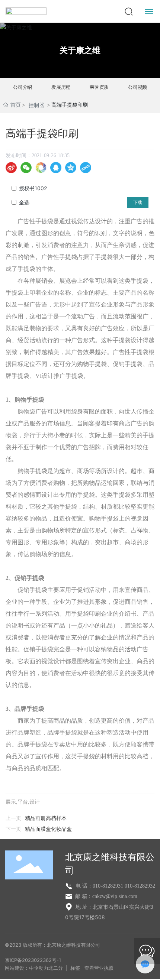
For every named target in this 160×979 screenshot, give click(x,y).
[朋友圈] (41, 167)
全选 (24, 202)
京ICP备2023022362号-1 (33, 960)
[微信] (26, 167)
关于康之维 (80, 50)
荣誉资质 (99, 87)
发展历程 (60, 87)
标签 (75, 968)
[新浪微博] (11, 167)
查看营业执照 (98, 968)
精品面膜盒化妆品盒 (48, 829)
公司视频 (137, 87)
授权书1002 (33, 188)
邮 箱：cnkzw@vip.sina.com (105, 896)
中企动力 (38, 968)
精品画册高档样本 (46, 818)
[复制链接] (85, 167)
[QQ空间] (70, 167)
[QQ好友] (55, 167)
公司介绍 (22, 87)
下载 (137, 202)
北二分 (55, 968)
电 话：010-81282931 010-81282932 (114, 886)
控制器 (36, 105)
